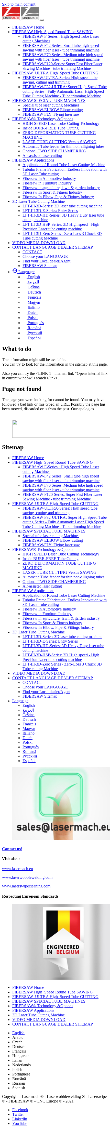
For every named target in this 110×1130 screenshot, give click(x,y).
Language (20, 701)
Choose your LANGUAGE (45, 687)
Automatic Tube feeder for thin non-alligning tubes (63, 577)
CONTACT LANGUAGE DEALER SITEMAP (52, 678)
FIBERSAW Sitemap (40, 696)
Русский (30, 756)
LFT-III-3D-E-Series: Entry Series (50, 641)
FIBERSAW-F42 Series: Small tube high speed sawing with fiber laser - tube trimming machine (61, 478)
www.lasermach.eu (17, 869)
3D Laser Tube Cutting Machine (38, 632)
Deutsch (29, 719)
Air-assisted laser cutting (42, 586)
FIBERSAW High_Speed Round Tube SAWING (52, 462)
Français (29, 724)
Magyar (29, 728)
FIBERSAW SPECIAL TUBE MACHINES (48, 531)
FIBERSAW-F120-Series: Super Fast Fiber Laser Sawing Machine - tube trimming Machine (62, 496)
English (29, 705)
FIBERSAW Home (28, 458)
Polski (27, 742)
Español (29, 761)
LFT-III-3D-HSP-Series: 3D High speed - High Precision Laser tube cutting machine (61, 657)
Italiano (29, 733)
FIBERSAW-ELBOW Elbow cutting (53, 540)
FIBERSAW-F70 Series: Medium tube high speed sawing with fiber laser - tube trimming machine (63, 487)
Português (31, 747)
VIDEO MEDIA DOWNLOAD (38, 673)
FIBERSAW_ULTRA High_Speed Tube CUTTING (55, 503)
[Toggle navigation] (42, 20)
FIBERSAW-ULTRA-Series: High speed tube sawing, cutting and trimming (60, 510)
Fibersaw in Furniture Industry (47, 613)
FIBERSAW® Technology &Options (42, 549)
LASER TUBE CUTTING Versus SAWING (59, 572)
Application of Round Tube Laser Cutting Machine (64, 595)
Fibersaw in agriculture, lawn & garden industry (61, 618)
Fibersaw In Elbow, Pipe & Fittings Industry (58, 627)
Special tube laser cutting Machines (51, 536)
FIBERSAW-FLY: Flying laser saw (51, 545)
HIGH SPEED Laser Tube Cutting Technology (61, 554)
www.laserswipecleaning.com (26, 886)
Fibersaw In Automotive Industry (49, 609)
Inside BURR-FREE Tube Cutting (51, 558)
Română (29, 751)
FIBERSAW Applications (33, 591)
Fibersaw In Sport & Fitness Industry (52, 623)
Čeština (29, 715)
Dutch (27, 738)
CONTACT (32, 682)
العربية (28, 710)
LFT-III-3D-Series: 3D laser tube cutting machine (62, 636)
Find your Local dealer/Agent (46, 691)
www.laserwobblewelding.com (27, 877)
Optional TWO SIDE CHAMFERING (54, 581)
